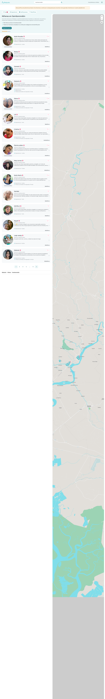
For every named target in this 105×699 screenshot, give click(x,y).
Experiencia (14, 12)
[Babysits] (6, 2)
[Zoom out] (102, 19)
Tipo (5, 12)
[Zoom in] (102, 16)
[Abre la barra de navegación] (102, 2)
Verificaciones (24, 12)
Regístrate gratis (7, 28)
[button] (69, 362)
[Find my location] (102, 22)
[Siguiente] (36, 266)
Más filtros (33, 12)
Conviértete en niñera (93, 2)
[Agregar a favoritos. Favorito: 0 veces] (48, 52)
